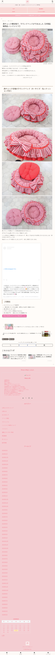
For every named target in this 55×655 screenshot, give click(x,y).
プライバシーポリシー (27, 646)
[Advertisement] (27, 82)
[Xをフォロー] (26, 398)
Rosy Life (5, 296)
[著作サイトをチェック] (23, 398)
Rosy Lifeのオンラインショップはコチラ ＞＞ (14, 315)
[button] (44, 345)
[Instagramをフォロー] (29, 398)
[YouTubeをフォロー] (32, 398)
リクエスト (6, 339)
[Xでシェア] (10, 345)
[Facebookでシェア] (27, 345)
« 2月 (3, 635)
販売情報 (12, 339)
